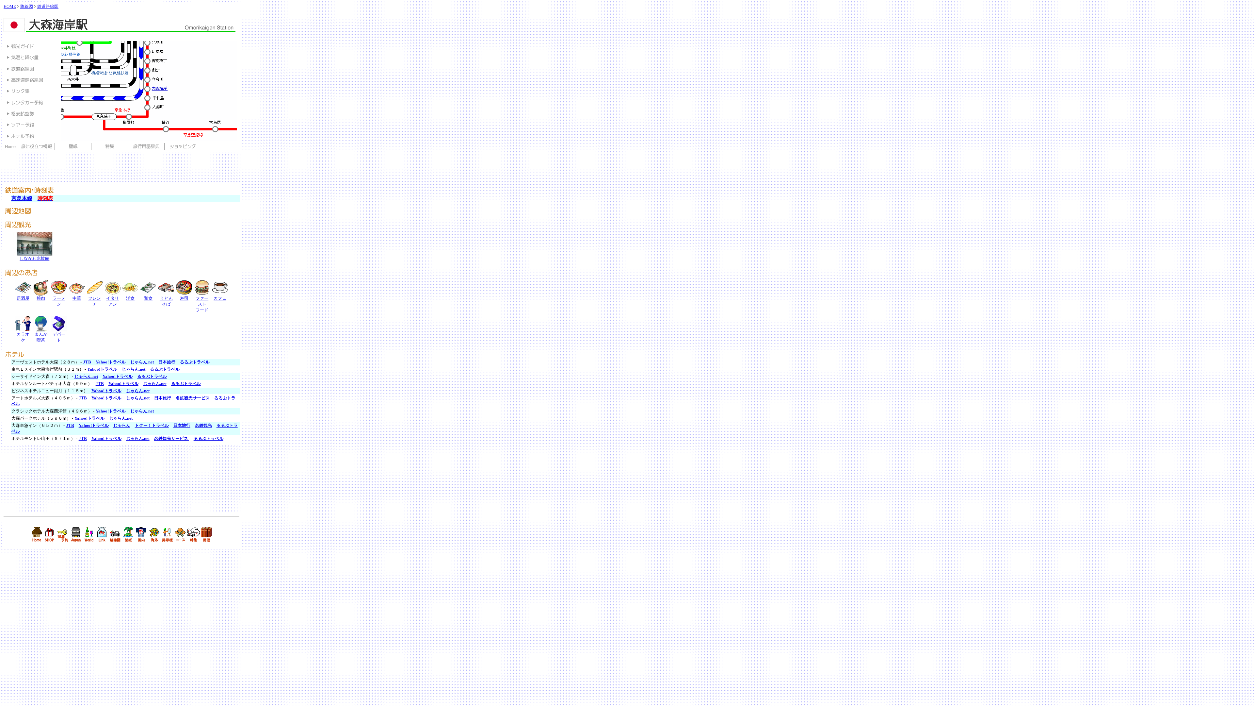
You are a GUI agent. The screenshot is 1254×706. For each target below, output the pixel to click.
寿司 (184, 298)
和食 (148, 298)
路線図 (26, 6)
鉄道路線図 (47, 6)
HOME (10, 6)
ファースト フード (202, 304)
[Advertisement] (122, 35)
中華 (76, 298)
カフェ (220, 298)
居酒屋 (23, 298)
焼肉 (41, 298)
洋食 (130, 298)
